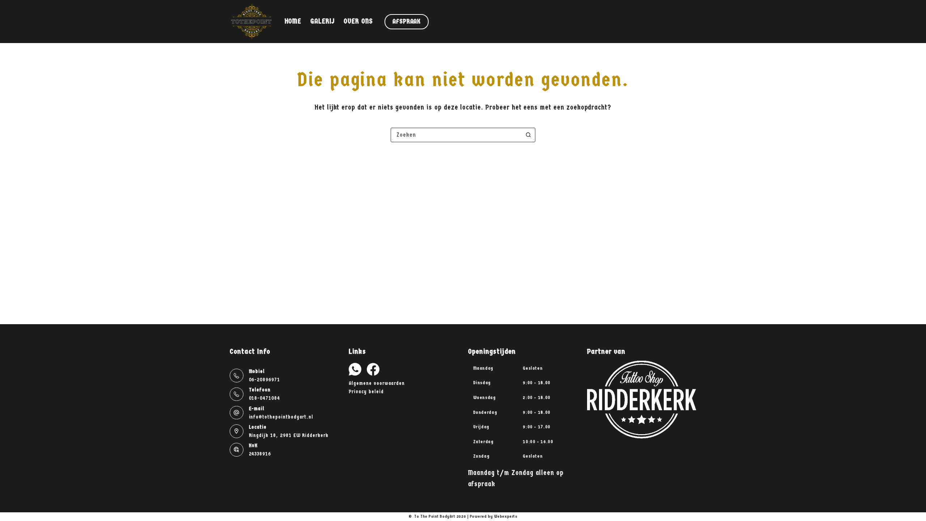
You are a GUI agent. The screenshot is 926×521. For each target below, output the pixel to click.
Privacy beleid (366, 392)
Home (293, 21)
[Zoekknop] (528, 135)
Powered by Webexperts (494, 516)
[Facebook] (373, 369)
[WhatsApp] (355, 369)
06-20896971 (264, 380)
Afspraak (406, 21)
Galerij (322, 21)
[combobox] (456, 135)
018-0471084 (264, 398)
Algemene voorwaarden (377, 383)
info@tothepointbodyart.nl (281, 417)
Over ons (358, 21)
